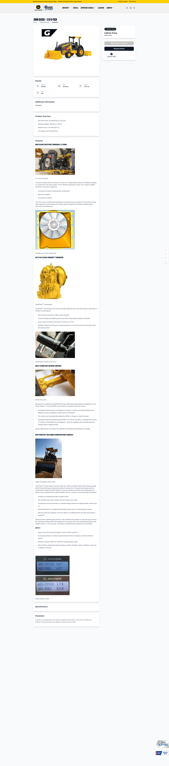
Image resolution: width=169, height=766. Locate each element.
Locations (101, 8)
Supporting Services (87, 8)
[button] (132, 2)
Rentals (75, 8)
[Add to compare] (165, 257)
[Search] (134, 8)
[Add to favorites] (165, 249)
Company (109, 8)
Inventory (65, 8)
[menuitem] (66, 8)
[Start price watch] (165, 253)
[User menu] (127, 8)
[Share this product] (165, 261)
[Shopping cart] (130, 8)
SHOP (35, 22)
